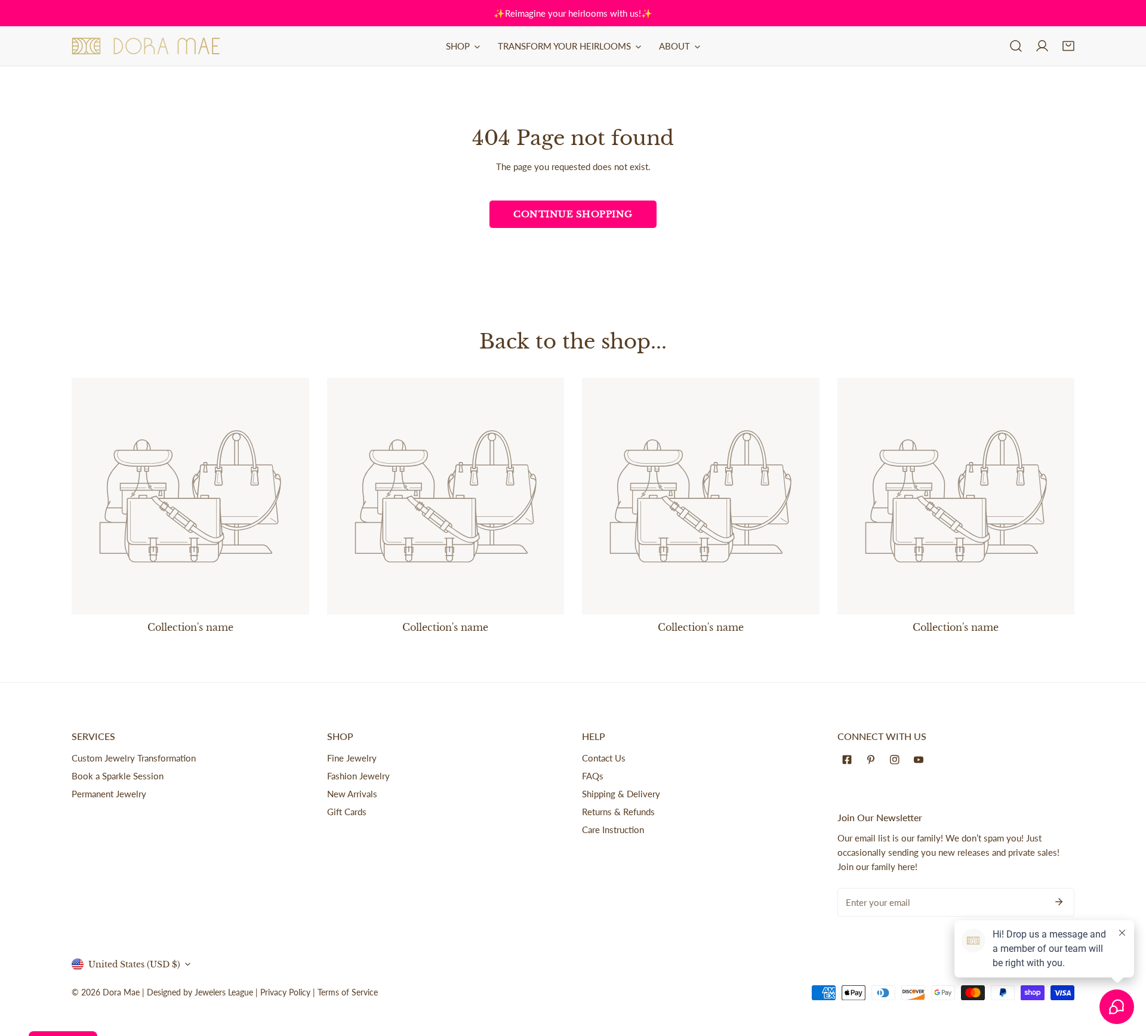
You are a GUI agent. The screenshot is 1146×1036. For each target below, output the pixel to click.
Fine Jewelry (352, 758)
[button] (1068, 46)
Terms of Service (348, 992)
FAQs (592, 775)
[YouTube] (921, 759)
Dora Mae (121, 992)
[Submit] (1059, 901)
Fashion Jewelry (358, 775)
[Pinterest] (873, 759)
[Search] (1016, 46)
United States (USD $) (134, 964)
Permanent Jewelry (109, 793)
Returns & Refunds (618, 811)
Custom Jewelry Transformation (134, 758)
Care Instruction (613, 829)
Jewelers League (224, 992)
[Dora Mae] (146, 46)
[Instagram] (897, 759)
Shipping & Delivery (621, 793)
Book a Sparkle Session (118, 775)
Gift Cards (346, 811)
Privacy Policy (285, 992)
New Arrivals (352, 793)
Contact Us (604, 758)
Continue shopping (573, 214)
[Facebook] (849, 759)
